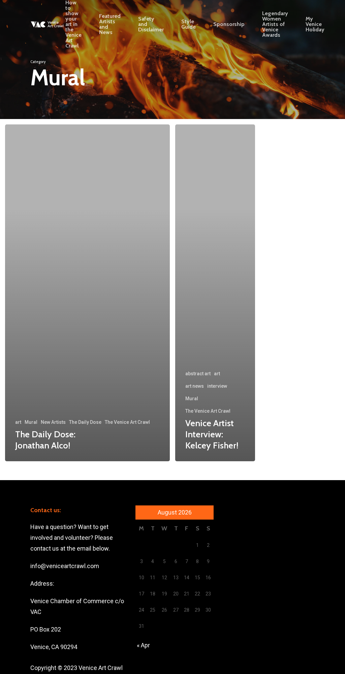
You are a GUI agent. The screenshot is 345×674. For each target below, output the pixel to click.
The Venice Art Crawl (127, 422)
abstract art (198, 373)
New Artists (53, 422)
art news (194, 386)
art (18, 422)
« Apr (143, 645)
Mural (31, 422)
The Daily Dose (85, 422)
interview (217, 386)
